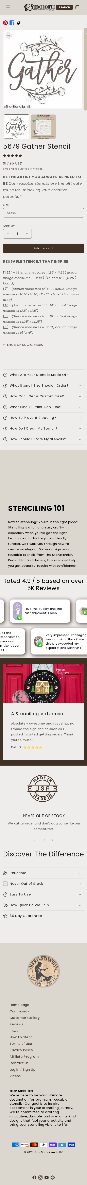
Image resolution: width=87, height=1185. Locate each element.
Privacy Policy (21, 1050)
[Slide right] (52, 840)
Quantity (9, 226)
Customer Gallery (25, 1017)
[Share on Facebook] (12, 23)
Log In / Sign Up (23, 1069)
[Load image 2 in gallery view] (43, 127)
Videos (15, 1076)
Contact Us (19, 1063)
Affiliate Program (24, 1056)
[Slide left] (34, 840)
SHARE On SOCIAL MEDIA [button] (25, 345)
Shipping (8, 168)
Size (6, 205)
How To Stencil (22, 1037)
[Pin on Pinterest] (5, 23)
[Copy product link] (18, 23)
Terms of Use (21, 1043)
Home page (19, 1005)
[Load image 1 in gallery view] (16, 127)
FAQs (14, 1030)
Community (19, 1011)
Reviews (16, 1024)
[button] (8, 7)
